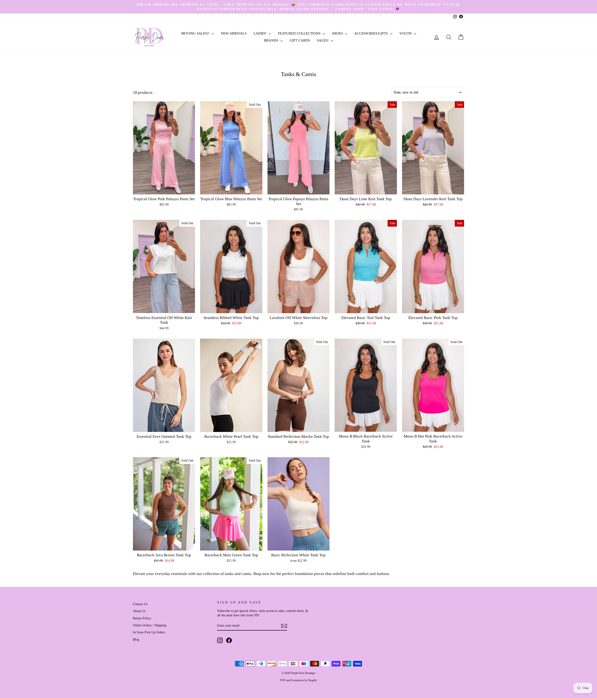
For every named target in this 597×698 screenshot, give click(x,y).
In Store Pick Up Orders (149, 632)
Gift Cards (300, 40)
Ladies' (260, 33)
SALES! (323, 40)
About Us (139, 611)
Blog (136, 639)
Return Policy (142, 618)
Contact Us (140, 604)
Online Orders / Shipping (149, 625)
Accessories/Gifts (371, 33)
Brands (271, 40)
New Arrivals (233, 33)
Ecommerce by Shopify (304, 680)
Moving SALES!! (195, 33)
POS (283, 680)
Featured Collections (299, 33)
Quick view (164, 189)
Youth (406, 33)
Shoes (338, 33)
